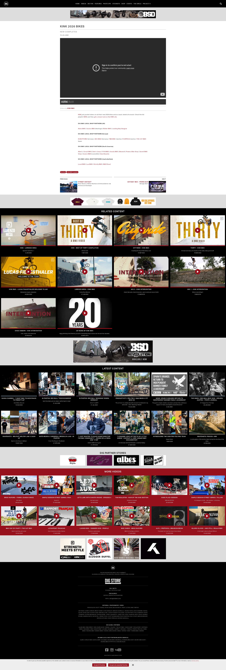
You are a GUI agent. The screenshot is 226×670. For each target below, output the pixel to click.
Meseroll (122, 151)
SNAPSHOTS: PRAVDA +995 (207, 436)
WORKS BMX (135, 630)
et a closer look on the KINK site (106, 117)
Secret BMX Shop (140, 639)
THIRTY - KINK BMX (198, 248)
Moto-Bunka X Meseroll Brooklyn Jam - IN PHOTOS (56, 437)
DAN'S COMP (128, 627)
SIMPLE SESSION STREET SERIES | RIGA (56, 497)
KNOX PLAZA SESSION (169, 497)
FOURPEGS (126, 139)
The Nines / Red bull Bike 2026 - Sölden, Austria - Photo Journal (207, 399)
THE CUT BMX (141, 139)
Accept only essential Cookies (118, 665)
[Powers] (99, 460)
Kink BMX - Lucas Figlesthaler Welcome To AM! (28, 289)
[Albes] (126, 460)
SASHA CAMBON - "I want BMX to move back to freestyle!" (19, 399)
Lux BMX (89, 164)
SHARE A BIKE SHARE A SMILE (112, 630)
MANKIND (110, 629)
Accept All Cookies (99, 665)
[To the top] (113, 568)
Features (98, 4)
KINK (79, 114)
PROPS (135, 629)
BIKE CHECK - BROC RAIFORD (131, 528)
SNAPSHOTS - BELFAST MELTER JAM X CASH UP (19, 437)
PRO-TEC (140, 629)
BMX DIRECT (89, 627)
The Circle (137, 4)
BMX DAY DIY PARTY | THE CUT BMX (19, 528)
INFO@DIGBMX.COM (115, 598)
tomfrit (113, 655)
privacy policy (195, 660)
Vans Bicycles (104, 154)
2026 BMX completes (72, 172)
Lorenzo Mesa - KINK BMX (85, 289)
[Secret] (153, 460)
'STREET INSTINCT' (85, 182)
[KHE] (153, 548)
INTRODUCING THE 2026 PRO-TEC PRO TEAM (169, 436)
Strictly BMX (98, 164)
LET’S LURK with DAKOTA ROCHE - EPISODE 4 (94, 497)
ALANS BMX (82, 627)
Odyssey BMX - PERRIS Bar (137, 182)
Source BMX (91, 128)
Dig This (90, 4)
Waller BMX (107, 128)
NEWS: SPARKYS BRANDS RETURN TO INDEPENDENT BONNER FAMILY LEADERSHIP (169, 399)
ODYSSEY (123, 629)
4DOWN (141, 630)
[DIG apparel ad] (113, 201)
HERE (85, 117)
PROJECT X (147, 4)
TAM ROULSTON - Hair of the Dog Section (131, 497)
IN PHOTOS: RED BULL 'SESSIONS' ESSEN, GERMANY (94, 399)
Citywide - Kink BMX (141, 248)
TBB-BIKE (112, 139)
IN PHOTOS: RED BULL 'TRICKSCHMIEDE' (56, 398)
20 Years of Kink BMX (84, 331)
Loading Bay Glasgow (119, 128)
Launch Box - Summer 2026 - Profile (94, 528)
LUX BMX (104, 629)
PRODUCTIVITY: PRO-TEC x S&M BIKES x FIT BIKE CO (132, 399)
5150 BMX (105, 151)
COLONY (113, 627)
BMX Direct (107, 164)
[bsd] (113, 14)
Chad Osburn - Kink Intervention (28, 331)
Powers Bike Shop (132, 151)
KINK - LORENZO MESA (28, 248)
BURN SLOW (100, 627)
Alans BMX (81, 128)
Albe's (80, 151)
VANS (128, 630)
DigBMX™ (123, 572)
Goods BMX (114, 151)
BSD (95, 627)
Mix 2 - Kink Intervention (141, 289)
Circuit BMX (87, 151)
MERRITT (117, 629)
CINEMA (107, 627)
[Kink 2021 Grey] (67, 101)
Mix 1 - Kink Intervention (197, 289)
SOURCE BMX (90, 630)
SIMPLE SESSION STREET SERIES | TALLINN (207, 497)
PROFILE (129, 629)
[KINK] (72, 548)
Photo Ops (107, 4)
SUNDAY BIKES (99, 630)
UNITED (124, 630)
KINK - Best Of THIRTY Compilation (85, 248)
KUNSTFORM (82, 139)
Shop (123, 4)
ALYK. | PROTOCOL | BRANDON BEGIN (169, 528)
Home (77, 4)
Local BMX (81, 164)
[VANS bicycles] (72, 460)
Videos (83, 4)
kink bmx (63, 172)
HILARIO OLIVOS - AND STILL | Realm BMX (207, 528)
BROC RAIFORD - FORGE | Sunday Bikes (19, 497)
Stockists (116, 4)
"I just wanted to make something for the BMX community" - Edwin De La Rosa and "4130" (94, 438)
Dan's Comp (97, 151)
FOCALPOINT (137, 627)
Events (129, 4)
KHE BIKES (87, 629)
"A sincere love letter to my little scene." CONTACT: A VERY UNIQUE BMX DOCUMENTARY (132, 438)
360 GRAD (98, 139)
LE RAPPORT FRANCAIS (56, 528)
